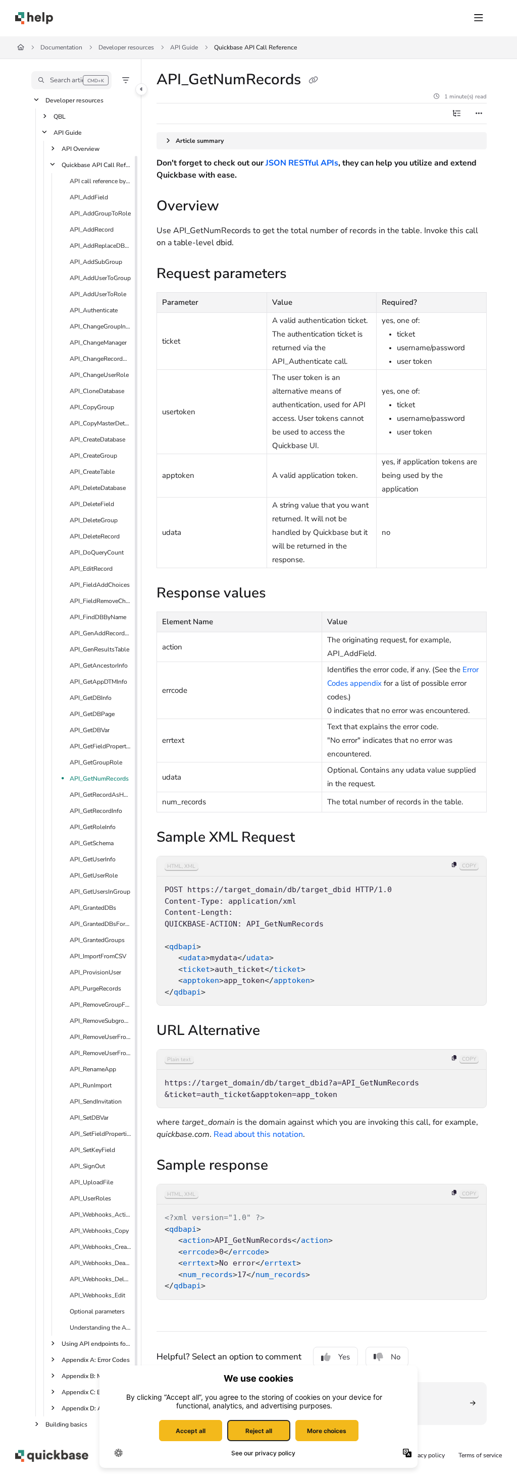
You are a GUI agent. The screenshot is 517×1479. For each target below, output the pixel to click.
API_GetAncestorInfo (99, 666)
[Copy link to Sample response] (284, 1166)
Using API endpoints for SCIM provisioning (96, 1344)
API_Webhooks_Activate (100, 1215)
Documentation (61, 47)
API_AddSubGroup (96, 262)
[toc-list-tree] (456, 113)
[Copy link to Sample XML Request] (310, 838)
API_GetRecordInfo (96, 811)
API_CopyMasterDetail (100, 423)
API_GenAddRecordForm (100, 633)
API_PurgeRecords (95, 988)
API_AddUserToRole (98, 294)
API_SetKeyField (92, 1150)
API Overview (80, 149)
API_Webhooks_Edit (97, 1295)
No (395, 1357)
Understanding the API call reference (100, 1328)
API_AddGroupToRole (100, 213)
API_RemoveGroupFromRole (100, 1005)
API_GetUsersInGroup (100, 892)
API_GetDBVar (90, 730)
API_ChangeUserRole (99, 375)
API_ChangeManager (98, 343)
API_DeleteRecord (95, 536)
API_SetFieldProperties (100, 1134)
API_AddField (89, 197)
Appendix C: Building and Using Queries (96, 1392)
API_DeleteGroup (94, 520)
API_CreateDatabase (97, 439)
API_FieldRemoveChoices (100, 601)
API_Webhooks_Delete (100, 1279)
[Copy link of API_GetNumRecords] (313, 80)
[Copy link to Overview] (235, 207)
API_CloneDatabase (97, 391)
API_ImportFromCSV (98, 956)
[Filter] (126, 80)
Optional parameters (97, 1311)
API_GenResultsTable (99, 649)
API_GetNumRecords (99, 779)
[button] (71, 80)
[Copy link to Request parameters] (302, 274)
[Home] (34, 18)
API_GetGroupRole (96, 762)
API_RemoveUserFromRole (100, 1053)
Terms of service (480, 1455)
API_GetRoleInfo (93, 827)
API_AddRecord (92, 230)
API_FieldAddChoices (100, 585)
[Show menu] (479, 18)
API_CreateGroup (93, 456)
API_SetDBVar (89, 1118)
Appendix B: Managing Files (96, 1376)
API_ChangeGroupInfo (100, 326)
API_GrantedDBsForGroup (100, 924)
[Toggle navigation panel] (141, 89)
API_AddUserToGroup (100, 278)
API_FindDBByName (98, 617)
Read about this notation (258, 1134)
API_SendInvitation (96, 1102)
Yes (344, 1357)
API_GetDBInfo (91, 698)
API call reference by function (100, 181)
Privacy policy (426, 1455)
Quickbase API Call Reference (255, 47)
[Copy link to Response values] (282, 594)
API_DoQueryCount (97, 553)
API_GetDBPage (92, 714)
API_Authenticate (94, 310)
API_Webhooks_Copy (99, 1231)
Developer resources (126, 47)
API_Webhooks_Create (100, 1247)
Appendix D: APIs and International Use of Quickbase (96, 1408)
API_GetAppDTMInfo (98, 682)
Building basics (66, 1424)
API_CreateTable (92, 472)
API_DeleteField (92, 504)
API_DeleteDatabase (98, 488)
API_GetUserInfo (93, 859)
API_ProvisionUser (95, 972)
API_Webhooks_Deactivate (100, 1263)
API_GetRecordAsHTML (100, 795)
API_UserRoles (90, 1198)
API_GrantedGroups (97, 940)
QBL (60, 117)
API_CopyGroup (92, 407)
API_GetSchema (92, 843)
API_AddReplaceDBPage (100, 246)
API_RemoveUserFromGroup (100, 1037)
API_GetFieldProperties (100, 746)
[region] (322, 931)
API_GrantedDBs (93, 908)
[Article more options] (479, 113)
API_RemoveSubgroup (100, 1021)
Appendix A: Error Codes (96, 1360)
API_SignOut (87, 1166)
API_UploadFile (91, 1182)
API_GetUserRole (94, 875)
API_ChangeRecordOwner (100, 359)
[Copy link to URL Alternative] (276, 1031)
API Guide (184, 47)
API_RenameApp (93, 1069)
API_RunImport (91, 1085)
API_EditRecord (91, 569)
